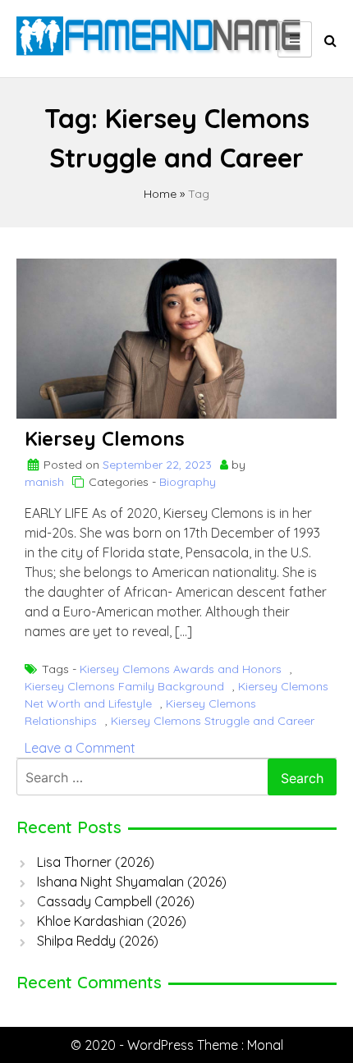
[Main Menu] (294, 39)
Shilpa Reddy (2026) (97, 940)
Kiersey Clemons (105, 438)
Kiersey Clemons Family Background (124, 686)
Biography (187, 481)
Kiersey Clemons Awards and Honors (181, 669)
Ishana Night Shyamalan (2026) (132, 881)
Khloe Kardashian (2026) (111, 921)
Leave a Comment (80, 748)
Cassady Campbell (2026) (116, 901)
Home (160, 193)
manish (44, 481)
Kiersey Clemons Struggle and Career (212, 720)
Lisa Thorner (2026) (95, 862)
